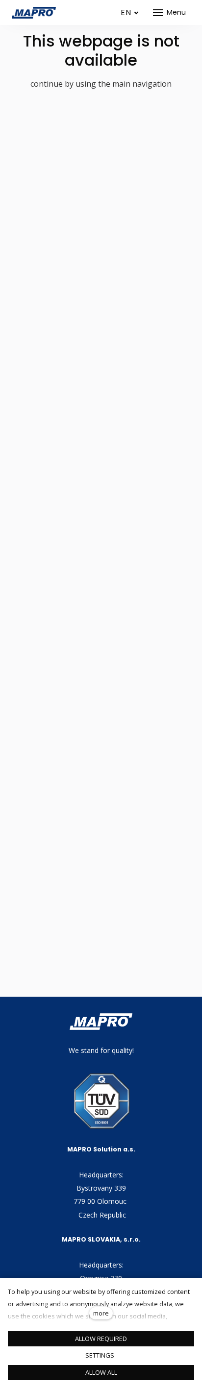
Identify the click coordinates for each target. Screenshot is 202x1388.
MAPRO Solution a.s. (101, 1149)
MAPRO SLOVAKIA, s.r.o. (101, 1239)
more (101, 1313)
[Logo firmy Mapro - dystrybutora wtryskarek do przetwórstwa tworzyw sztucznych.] (34, 13)
